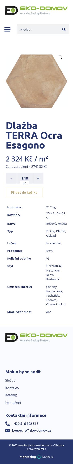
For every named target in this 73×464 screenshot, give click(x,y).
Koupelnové (54, 291)
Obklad (51, 235)
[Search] (64, 29)
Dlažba (60, 231)
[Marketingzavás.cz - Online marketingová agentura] (36, 458)
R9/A (49, 251)
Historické (53, 270)
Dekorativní (53, 266)
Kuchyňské (53, 295)
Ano (49, 312)
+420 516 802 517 (25, 424)
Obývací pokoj (55, 304)
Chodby (51, 287)
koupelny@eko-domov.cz (31, 430)
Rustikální (52, 279)
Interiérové (53, 243)
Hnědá (62, 224)
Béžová (51, 224)
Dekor (50, 231)
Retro (50, 275)
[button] (7, 29)
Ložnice (51, 300)
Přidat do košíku (24, 192)
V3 (48, 258)
